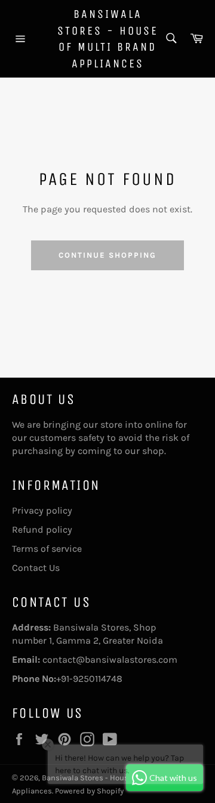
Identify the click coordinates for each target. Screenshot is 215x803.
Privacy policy (42, 510)
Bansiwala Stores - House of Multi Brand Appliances (107, 38)
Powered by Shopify (89, 790)
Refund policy (42, 529)
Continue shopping (107, 255)
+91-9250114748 (89, 678)
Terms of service (47, 548)
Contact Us (36, 567)
